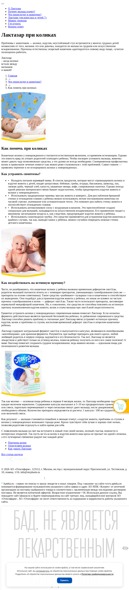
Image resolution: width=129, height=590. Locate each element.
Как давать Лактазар (19, 448)
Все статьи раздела (12, 454)
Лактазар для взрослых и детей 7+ (27, 17)
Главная (12, 75)
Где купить (14, 23)
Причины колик (17, 442)
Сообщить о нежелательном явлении (22, 477)
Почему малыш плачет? (21, 11)
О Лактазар (14, 8)
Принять (64, 580)
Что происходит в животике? (24, 14)
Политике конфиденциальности (97, 574)
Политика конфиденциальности (64, 477)
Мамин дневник (17, 20)
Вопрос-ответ (16, 26)
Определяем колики (19, 445)
